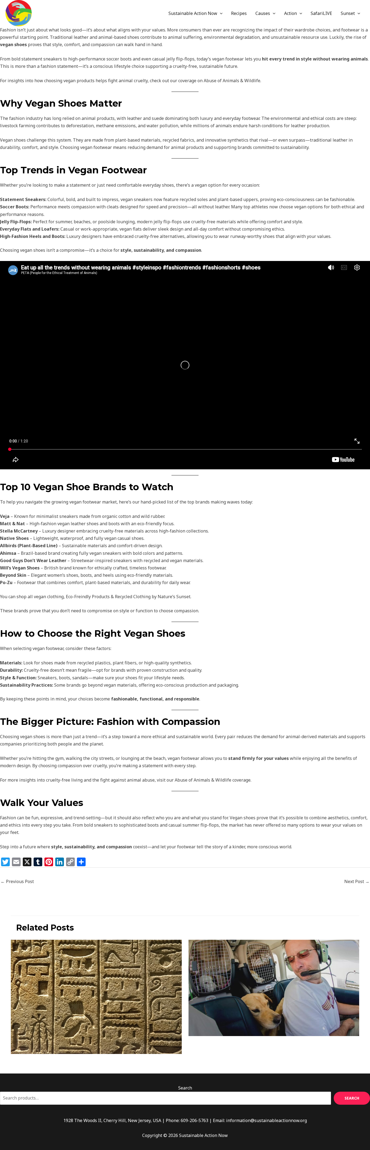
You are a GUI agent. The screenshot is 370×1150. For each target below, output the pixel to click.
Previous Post (17, 881)
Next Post (356, 881)
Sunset (348, 13)
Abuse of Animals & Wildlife (232, 81)
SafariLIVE (321, 13)
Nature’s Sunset (174, 597)
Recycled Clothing (133, 597)
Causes (262, 13)
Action (290, 13)
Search (185, 1088)
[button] (220, 13)
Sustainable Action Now (192, 13)
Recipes (239, 13)
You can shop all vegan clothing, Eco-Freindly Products (55, 597)
